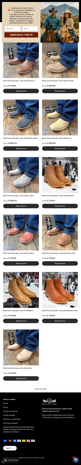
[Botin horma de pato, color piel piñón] (21, 347)
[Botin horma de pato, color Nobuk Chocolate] (21, 117)
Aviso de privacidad (10, 423)
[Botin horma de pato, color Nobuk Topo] (21, 175)
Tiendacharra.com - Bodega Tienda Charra (20, 458)
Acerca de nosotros (10, 411)
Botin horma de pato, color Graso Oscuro (19, 81)
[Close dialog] (76, 4)
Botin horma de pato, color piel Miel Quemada (59, 311)
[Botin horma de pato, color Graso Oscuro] (21, 60)
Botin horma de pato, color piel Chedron (18, 253)
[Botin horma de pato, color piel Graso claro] (60, 232)
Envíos (5, 407)
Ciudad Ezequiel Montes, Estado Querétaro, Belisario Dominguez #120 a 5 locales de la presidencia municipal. (18, 429)
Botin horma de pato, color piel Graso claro (58, 253)
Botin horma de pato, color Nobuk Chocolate (20, 138)
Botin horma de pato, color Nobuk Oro (57, 138)
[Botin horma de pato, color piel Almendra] (60, 175)
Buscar (5, 403)
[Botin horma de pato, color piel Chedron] (21, 232)
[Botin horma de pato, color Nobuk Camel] (60, 60)
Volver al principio (40, 389)
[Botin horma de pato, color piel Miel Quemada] (60, 290)
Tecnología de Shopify (38, 458)
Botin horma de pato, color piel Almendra (58, 196)
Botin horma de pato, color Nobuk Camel (57, 81)
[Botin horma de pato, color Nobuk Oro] (60, 117)
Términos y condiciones (11, 419)
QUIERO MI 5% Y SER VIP (21, 34)
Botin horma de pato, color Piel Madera (18, 311)
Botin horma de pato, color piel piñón (17, 368)
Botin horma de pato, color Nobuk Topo (18, 196)
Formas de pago (9, 415)
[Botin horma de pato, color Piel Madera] (21, 290)
